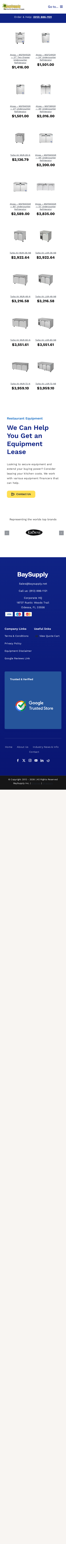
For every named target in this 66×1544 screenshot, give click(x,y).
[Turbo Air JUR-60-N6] (46, 314)
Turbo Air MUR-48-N (20, 296)
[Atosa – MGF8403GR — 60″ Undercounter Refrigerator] (20, 178)
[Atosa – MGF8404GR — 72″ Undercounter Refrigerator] (46, 178)
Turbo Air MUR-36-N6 (20, 253)
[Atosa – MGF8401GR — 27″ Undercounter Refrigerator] (20, 80)
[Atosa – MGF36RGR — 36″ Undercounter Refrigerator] (46, 80)
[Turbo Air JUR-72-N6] (46, 357)
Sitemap (36, 783)
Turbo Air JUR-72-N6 (45, 384)
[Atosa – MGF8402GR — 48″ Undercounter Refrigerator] (46, 129)
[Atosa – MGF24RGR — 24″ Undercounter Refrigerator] (46, 29)
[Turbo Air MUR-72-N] (20, 357)
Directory (48, 783)
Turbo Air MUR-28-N (20, 155)
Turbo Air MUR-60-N (20, 340)
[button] (7, 533)
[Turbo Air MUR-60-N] (20, 314)
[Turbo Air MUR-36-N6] (20, 227)
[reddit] (48, 760)
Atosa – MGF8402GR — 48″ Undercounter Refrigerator (45, 158)
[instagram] (30, 760)
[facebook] (17, 760)
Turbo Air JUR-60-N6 (45, 340)
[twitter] (23, 760)
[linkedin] (42, 760)
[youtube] (36, 760)
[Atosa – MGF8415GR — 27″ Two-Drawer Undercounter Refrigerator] (20, 29)
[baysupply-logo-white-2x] (33, 572)
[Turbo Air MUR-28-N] (20, 129)
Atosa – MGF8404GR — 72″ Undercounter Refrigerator (45, 206)
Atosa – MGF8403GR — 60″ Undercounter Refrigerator (20, 206)
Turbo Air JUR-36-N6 (45, 253)
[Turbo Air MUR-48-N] (20, 270)
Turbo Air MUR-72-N (20, 384)
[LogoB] (13, 4)
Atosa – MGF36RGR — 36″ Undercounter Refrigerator (46, 109)
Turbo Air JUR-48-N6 (45, 296)
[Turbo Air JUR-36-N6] (46, 227)
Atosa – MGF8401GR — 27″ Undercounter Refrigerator (20, 109)
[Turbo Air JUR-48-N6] (46, 270)
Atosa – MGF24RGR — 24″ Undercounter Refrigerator (46, 57)
